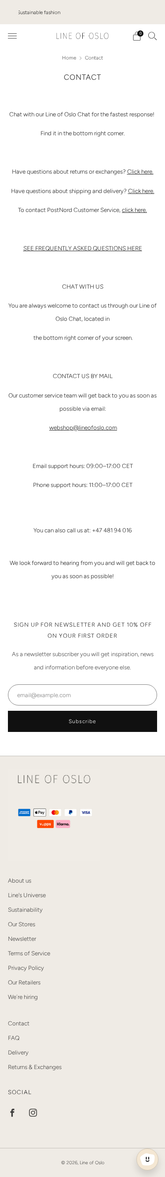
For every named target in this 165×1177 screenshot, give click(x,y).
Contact (18, 1023)
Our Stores (21, 924)
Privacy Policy (26, 967)
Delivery (18, 1052)
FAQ (13, 1037)
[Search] (152, 35)
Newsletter (22, 938)
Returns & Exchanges (35, 1066)
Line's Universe (27, 895)
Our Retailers (24, 982)
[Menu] (12, 36)
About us (19, 880)
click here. (134, 209)
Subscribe (82, 721)
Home (69, 58)
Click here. (140, 171)
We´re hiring (23, 996)
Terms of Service (29, 953)
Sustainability (25, 909)
